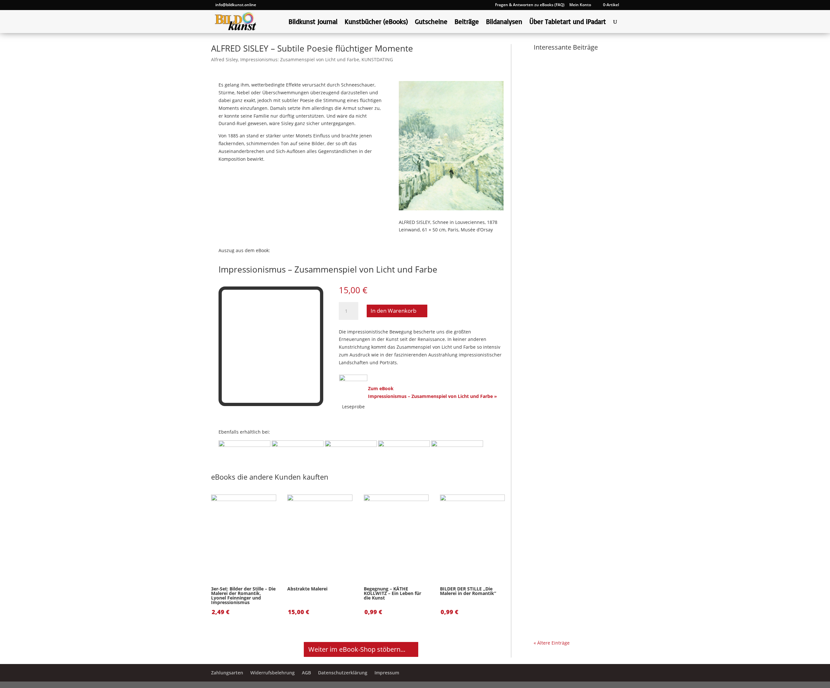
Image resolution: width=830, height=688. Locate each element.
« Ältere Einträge (552, 643)
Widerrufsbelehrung (272, 673)
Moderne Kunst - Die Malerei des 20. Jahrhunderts (574, 600)
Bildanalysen (504, 22)
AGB (306, 673)
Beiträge (467, 22)
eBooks (575, 319)
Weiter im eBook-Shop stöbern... (356, 649)
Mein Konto (580, 5)
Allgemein (551, 477)
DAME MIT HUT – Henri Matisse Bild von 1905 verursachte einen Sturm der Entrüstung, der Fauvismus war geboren (575, 295)
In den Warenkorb (393, 310)
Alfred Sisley (224, 59)
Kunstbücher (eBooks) (376, 22)
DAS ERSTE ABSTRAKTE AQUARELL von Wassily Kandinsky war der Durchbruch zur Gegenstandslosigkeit (568, 145)
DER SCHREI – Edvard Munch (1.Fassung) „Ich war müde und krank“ (575, 551)
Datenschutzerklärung (342, 673)
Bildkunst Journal (313, 22)
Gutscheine (431, 22)
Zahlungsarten (227, 673)
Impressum (386, 673)
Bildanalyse (552, 169)
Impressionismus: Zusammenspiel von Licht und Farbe (299, 59)
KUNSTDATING (377, 59)
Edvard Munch (583, 569)
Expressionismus (585, 169)
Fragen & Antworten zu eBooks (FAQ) (529, 5)
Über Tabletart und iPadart (567, 22)
